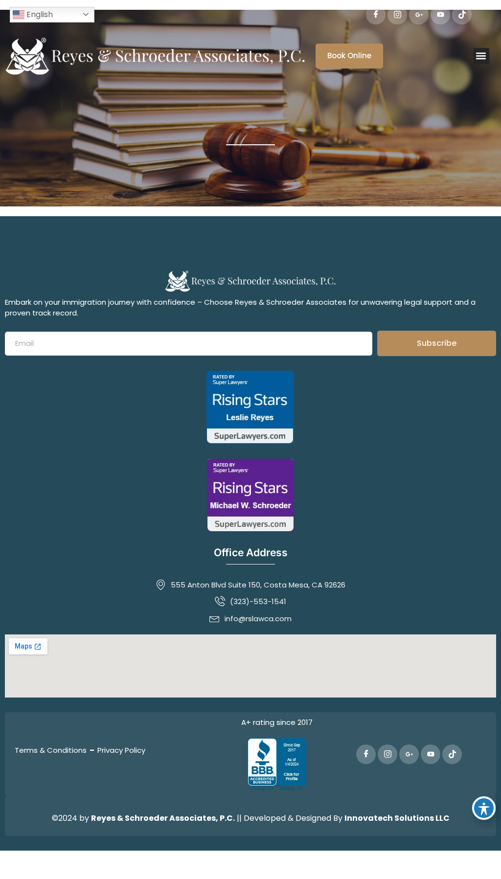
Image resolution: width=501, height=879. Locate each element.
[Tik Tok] (462, 14)
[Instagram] (397, 14)
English (38, 14)
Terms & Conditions (51, 750)
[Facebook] (376, 14)
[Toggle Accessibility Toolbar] (484, 808)
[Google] (419, 14)
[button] (481, 56)
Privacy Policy (121, 750)
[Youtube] (440, 14)
